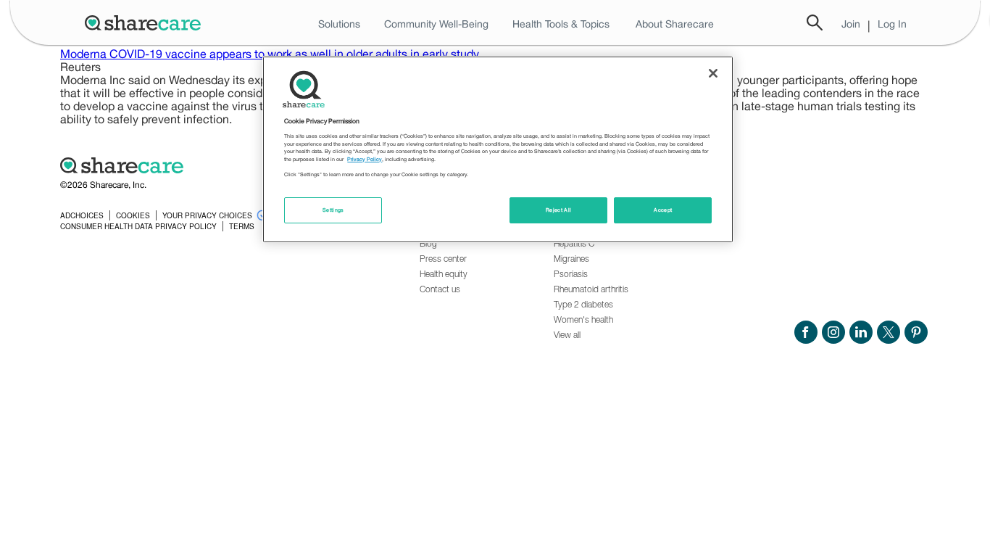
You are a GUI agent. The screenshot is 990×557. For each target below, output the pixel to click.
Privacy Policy (364, 159)
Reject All (559, 210)
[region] (497, 149)
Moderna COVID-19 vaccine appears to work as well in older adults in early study (269, 53)
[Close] (713, 73)
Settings (333, 210)
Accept (663, 210)
